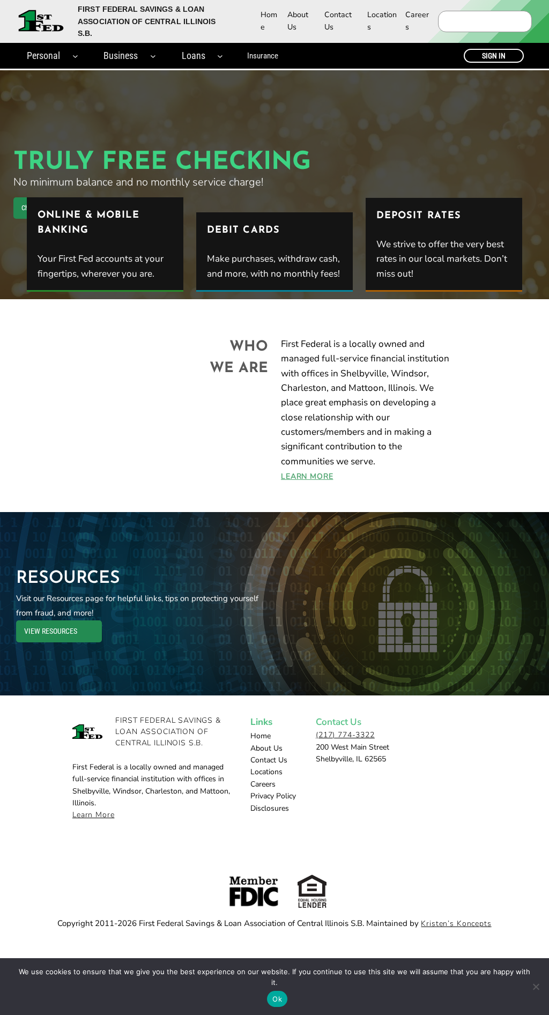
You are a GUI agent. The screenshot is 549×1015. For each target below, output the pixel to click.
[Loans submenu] (220, 56)
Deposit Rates (418, 216)
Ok (277, 999)
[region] (274, 184)
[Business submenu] (153, 56)
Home (269, 21)
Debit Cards (243, 230)
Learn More (93, 815)
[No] (535, 986)
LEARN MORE (307, 476)
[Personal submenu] (75, 56)
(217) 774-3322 (345, 735)
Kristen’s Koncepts (456, 923)
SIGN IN (494, 55)
